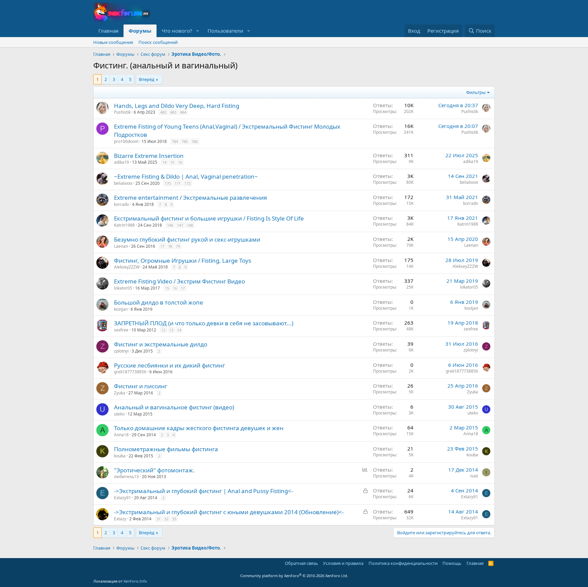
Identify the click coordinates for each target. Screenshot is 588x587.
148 (190, 225)
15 (172, 162)
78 (170, 246)
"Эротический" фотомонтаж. (154, 470)
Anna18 (121, 435)
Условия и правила (343, 563)
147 (180, 225)
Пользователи (225, 30)
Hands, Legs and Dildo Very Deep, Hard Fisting (176, 106)
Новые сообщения (113, 42)
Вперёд (146, 79)
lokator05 (123, 288)
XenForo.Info (135, 581)
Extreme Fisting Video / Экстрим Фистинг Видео (179, 281)
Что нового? (177, 30)
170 (168, 183)
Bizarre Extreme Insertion (149, 156)
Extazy (120, 519)
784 (175, 141)
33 (174, 518)
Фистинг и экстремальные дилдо (160, 344)
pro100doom (126, 141)
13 (171, 329)
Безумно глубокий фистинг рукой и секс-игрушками (187, 239)
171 (178, 183)
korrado (121, 204)
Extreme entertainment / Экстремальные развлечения (190, 197)
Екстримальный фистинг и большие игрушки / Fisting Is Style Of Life (209, 218)
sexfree (121, 330)
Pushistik (122, 112)
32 (166, 518)
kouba (120, 456)
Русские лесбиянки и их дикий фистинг (169, 365)
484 (183, 112)
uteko (119, 414)
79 (178, 246)
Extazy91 (122, 498)
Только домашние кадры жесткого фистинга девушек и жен (198, 428)
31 (159, 518)
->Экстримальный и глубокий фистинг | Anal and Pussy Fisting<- (203, 491)
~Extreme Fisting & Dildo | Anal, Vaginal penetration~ (186, 176)
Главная (108, 30)
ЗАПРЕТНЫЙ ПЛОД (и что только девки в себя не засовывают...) (203, 323)
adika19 (121, 162)
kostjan (121, 309)
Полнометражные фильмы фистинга (166, 449)
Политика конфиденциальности (403, 563)
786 (195, 141)
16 (180, 162)
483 (173, 112)
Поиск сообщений (158, 42)
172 (187, 183)
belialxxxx (123, 183)
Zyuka (119, 393)
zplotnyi (121, 351)
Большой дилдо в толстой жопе (158, 302)
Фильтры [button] (476, 92)
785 (185, 141)
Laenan (121, 246)
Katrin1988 (124, 225)
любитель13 (126, 476)
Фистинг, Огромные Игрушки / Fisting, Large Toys (182, 260)
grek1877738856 (130, 372)
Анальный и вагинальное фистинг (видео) (174, 407)
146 (170, 225)
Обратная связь (301, 563)
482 (163, 112)
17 (183, 288)
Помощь (451, 563)
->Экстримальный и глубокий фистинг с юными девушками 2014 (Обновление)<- (229, 512)
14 (164, 162)
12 (163, 329)
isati (474, 476)
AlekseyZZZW (127, 267)
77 (162, 246)
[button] (197, 31)
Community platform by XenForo (294, 575)
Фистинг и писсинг (140, 386)
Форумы (140, 30)
